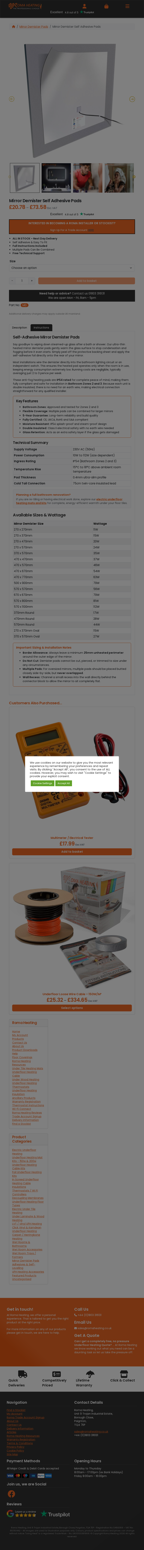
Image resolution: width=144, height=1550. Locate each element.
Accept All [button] (64, 783)
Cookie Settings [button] (42, 783)
